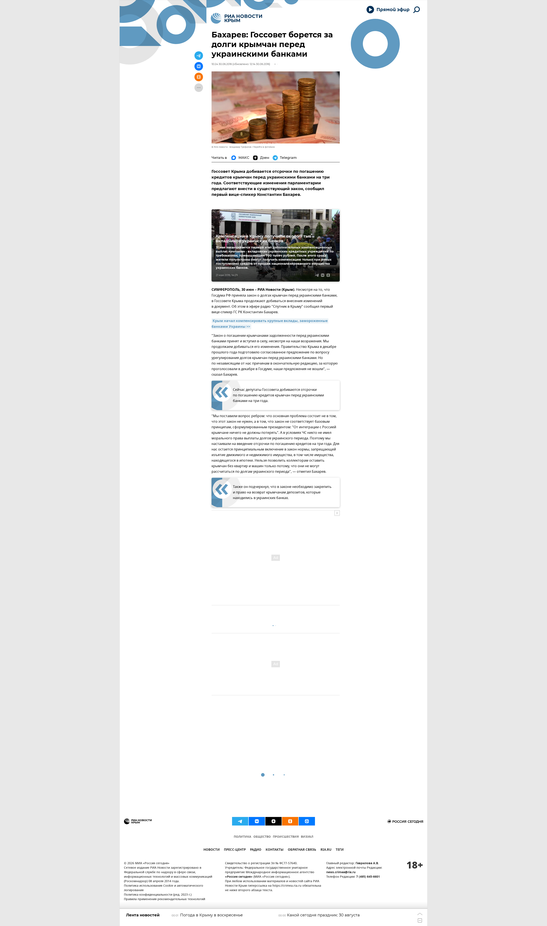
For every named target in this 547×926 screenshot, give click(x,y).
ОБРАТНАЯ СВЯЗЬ (302, 850)
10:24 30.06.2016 (222, 64)
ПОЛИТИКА (242, 836)
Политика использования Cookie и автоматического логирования (163, 888)
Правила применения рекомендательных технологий (164, 899)
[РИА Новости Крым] (236, 18)
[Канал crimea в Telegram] (240, 821)
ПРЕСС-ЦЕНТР (235, 850)
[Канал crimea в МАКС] (307, 821)
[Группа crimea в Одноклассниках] (290, 821)
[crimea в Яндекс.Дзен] (273, 821)
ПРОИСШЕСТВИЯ (286, 836)
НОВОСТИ (211, 850)
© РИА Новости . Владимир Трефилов (231, 147)
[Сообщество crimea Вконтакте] (257, 821)
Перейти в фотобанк (264, 147)
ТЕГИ (340, 850)
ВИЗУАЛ (307, 836)
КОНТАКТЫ (275, 850)
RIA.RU (326, 850)
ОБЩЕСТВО (262, 836)
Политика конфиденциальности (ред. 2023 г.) (157, 894)
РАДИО (255, 850)
